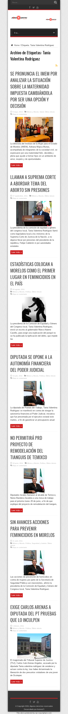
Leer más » (16, 165)
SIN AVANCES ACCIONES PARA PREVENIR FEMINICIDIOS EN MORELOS (32, 528)
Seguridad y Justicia (39, 543)
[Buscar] (55, 2)
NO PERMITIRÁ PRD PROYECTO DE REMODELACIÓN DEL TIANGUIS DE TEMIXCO (28, 447)
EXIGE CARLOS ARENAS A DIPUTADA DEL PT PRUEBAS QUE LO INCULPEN (33, 613)
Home (16, 45)
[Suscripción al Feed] (56, 65)
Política (28, 292)
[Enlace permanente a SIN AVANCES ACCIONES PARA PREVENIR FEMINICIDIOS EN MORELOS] (34, 574)
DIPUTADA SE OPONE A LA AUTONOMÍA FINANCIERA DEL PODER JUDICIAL (31, 363)
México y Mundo (33, 112)
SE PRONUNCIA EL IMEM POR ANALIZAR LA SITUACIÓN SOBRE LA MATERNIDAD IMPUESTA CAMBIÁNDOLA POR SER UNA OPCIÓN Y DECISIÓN (33, 89)
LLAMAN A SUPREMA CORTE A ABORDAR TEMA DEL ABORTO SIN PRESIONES (33, 183)
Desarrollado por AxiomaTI (34, 709)
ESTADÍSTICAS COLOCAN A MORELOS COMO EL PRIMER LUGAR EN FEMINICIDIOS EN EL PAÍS (33, 274)
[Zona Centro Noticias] (34, 19)
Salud (42, 112)
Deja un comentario (20, 114)
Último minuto (50, 112)
